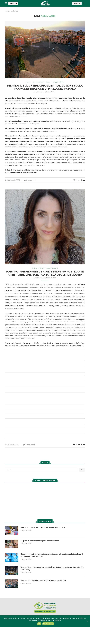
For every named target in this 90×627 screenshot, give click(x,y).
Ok (39, 624)
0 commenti (31, 180)
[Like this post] (74, 180)
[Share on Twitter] (79, 180)
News (48, 82)
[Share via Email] (84, 180)
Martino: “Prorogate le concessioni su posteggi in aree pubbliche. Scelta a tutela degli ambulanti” (45, 273)
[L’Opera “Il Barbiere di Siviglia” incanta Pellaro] (11, 544)
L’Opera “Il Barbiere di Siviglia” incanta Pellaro (40, 541)
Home (7, 11)
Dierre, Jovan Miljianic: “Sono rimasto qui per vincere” (43, 527)
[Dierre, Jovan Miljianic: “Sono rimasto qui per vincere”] (11, 530)
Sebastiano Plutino (49, 92)
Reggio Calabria (58, 82)
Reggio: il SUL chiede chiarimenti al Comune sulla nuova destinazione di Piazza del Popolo (45, 87)
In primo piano (38, 82)
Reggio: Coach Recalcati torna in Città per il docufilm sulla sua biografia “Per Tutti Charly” (52, 568)
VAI (82, 470)
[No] (87, 621)
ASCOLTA (13, 3)
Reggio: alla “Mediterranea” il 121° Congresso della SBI (43, 580)
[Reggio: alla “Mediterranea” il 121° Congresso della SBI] (11, 583)
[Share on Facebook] (76, 180)
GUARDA (77, 3)
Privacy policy (48, 624)
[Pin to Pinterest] (81, 180)
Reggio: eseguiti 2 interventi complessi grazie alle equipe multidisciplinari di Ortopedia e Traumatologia (52, 555)
